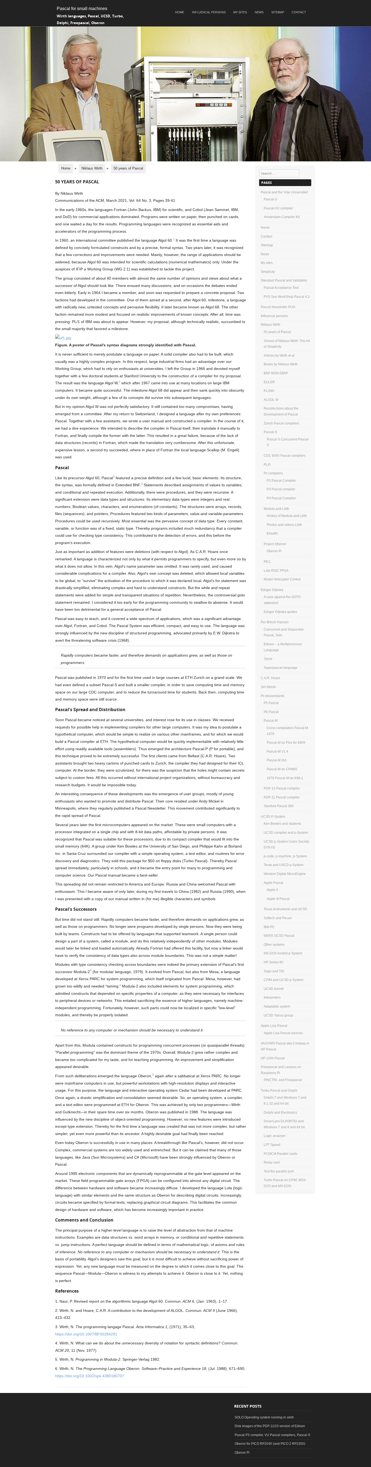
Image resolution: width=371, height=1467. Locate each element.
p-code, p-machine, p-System (285, 856)
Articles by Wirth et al (279, 355)
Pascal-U (270, 199)
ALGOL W (271, 400)
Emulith (272, 533)
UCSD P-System (273, 817)
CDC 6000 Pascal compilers (285, 456)
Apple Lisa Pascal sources (283, 1033)
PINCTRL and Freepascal (283, 1080)
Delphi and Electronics (280, 1112)
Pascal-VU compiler (278, 208)
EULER (269, 382)
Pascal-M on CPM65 (282, 769)
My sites (240, 12)
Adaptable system (277, 1006)
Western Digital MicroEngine (285, 874)
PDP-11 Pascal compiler (282, 797)
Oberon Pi (274, 551)
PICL (267, 562)
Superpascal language (280, 668)
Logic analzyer (274, 1136)
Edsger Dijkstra (272, 590)
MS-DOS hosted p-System (283, 953)
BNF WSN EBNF (276, 373)
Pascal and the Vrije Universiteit (284, 192)
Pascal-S (270, 432)
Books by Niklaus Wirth (281, 364)
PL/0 (267, 464)
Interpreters (272, 997)
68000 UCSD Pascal (279, 936)
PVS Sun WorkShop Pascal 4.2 (287, 297)
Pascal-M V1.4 (277, 751)
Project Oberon (275, 544)
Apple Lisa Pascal (274, 1026)
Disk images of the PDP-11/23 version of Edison (270, 1426)
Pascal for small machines (82, 8)
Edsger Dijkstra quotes (280, 612)
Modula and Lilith (276, 509)
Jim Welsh (268, 687)
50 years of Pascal (277, 332)
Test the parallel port (279, 1171)
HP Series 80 (273, 962)
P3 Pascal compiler (281, 489)
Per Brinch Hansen (275, 622)
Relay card (272, 1162)
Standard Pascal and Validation (284, 280)
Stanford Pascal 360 (279, 806)
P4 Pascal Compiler (281, 498)
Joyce (268, 659)
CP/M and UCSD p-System (283, 980)
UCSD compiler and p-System (286, 833)
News (259, 12)
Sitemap (277, 12)
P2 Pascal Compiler (281, 480)
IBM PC (269, 927)
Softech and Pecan (278, 918)
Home (179, 12)
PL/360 (269, 391)
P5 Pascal (271, 703)
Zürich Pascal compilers (281, 423)
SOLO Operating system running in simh (264, 1417)
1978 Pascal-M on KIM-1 (285, 778)
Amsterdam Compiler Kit (282, 217)
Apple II (272, 890)
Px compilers (273, 473)
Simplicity (268, 272)
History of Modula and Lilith (287, 516)
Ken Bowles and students (282, 824)
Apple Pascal (273, 883)
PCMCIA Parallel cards (280, 1154)
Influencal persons (209, 12)
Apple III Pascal (278, 899)
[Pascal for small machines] (185, 160)
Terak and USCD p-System (283, 865)
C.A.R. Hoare (270, 678)
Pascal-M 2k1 (277, 760)
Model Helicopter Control (282, 579)
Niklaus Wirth (270, 325)
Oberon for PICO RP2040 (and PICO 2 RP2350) (270, 1444)
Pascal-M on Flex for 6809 (286, 742)
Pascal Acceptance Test (281, 288)
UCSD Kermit (274, 989)
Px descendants (272, 696)
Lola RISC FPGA (276, 571)
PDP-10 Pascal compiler (282, 788)
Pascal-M (271, 721)
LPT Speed (272, 1145)
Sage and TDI (274, 971)
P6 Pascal (271, 712)
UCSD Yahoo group (278, 1015)
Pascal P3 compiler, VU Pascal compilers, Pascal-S (272, 1435)
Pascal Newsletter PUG (278, 307)
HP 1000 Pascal (273, 1058)
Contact (299, 12)
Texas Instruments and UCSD (285, 909)
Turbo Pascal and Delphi (279, 1090)
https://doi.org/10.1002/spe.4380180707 (89, 1376)
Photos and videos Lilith (284, 525)
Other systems (274, 945)
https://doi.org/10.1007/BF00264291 (86, 1334)
